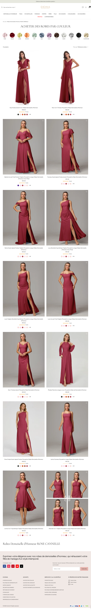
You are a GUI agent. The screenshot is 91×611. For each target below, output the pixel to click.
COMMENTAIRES (49, 16)
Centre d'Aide (73, 580)
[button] (5, 36)
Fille (55, 14)
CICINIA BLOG (6, 592)
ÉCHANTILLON (28, 14)
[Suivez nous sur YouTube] (17, 566)
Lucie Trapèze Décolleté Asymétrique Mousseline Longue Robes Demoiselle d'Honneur (23, 319)
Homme (44, 14)
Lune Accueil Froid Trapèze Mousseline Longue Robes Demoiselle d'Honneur (67, 319)
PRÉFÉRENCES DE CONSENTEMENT (10, 599)
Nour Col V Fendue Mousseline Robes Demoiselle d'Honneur (67, 107)
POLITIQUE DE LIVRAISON (50, 587)
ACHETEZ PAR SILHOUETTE (29, 585)
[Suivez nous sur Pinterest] (13, 566)
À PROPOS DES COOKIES (8, 594)
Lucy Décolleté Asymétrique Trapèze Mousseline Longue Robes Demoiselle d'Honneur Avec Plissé (67, 248)
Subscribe (84, 568)
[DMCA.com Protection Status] (86, 606)
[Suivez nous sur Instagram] (8, 566)
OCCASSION (62, 14)
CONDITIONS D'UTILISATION (9, 597)
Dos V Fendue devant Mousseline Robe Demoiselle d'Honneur (23, 390)
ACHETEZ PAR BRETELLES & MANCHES (31, 587)
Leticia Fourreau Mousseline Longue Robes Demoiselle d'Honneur (67, 459)
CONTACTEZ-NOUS (49, 580)
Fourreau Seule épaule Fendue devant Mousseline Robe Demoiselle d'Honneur (67, 177)
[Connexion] (86, 7)
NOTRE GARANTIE (7, 585)
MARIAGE (37, 14)
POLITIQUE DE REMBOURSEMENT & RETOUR (54, 589)
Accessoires (81, 14)
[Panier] (89, 7)
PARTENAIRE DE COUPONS (50, 594)
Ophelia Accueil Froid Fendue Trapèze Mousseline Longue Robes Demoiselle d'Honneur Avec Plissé (23, 177)
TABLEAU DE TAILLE (49, 585)
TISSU (20, 14)
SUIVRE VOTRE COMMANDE (51, 592)
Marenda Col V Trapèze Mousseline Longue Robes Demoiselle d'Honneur (67, 528)
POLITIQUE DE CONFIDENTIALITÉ (10, 582)
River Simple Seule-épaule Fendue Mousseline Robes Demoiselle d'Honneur (23, 459)
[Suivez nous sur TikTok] (21, 566)
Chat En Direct (73, 582)
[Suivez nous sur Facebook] (4, 566)
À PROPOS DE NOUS (7, 580)
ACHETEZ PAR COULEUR (28, 580)
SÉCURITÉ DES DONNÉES (8, 587)
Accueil (4, 21)
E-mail (71, 584)
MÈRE (50, 14)
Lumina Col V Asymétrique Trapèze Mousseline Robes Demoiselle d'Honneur (23, 528)
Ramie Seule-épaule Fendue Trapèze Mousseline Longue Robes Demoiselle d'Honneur (24, 248)
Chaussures (71, 14)
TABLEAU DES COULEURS (50, 582)
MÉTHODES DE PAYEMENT (8, 589)
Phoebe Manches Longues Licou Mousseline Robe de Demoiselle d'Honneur (67, 390)
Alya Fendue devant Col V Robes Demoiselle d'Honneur (24, 107)
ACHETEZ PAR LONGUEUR (29, 582)
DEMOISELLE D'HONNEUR (10, 14)
